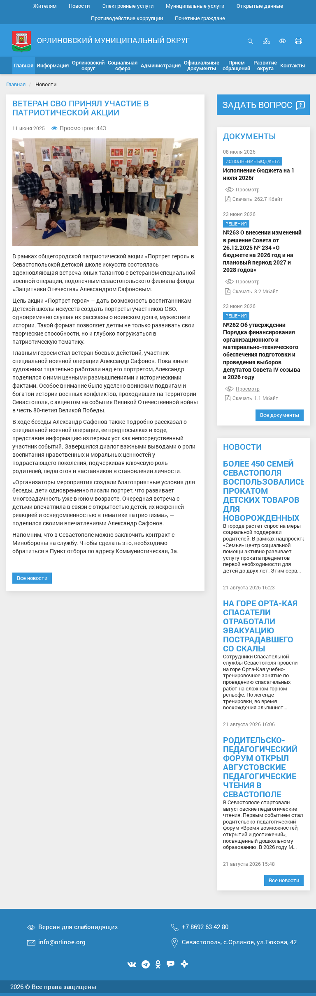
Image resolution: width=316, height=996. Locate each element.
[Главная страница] (21, 41)
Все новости (32, 578)
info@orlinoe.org (62, 942)
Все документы (279, 415)
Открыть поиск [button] (250, 45)
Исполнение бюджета (252, 161)
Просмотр (248, 189)
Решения (236, 224)
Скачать (242, 199)
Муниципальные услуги (195, 5)
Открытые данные (260, 5)
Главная (16, 84)
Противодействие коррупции (127, 18)
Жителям (45, 5)
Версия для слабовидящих (78, 926)
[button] (52, 65)
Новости (79, 5)
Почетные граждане (200, 18)
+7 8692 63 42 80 (205, 926)
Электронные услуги (127, 5)
